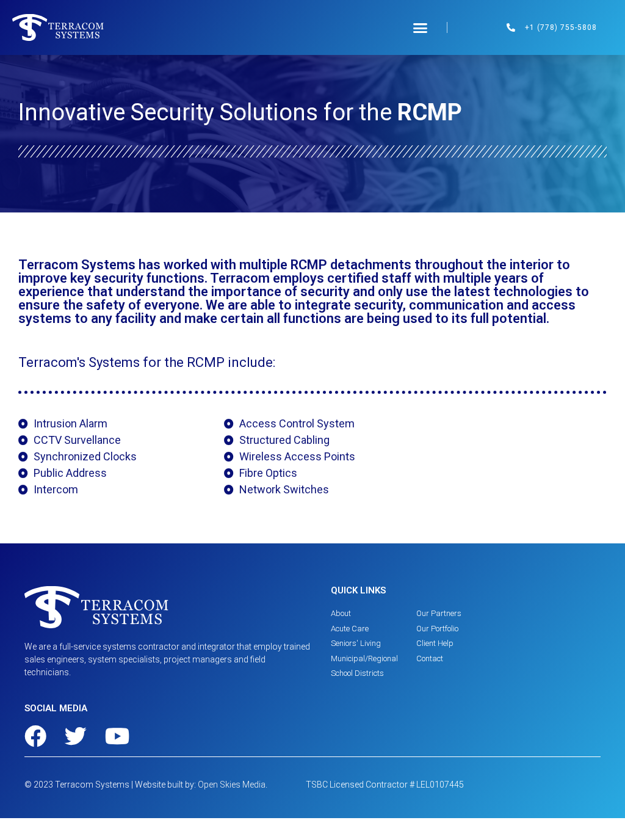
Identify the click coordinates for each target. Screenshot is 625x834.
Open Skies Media (232, 784)
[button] (420, 27)
